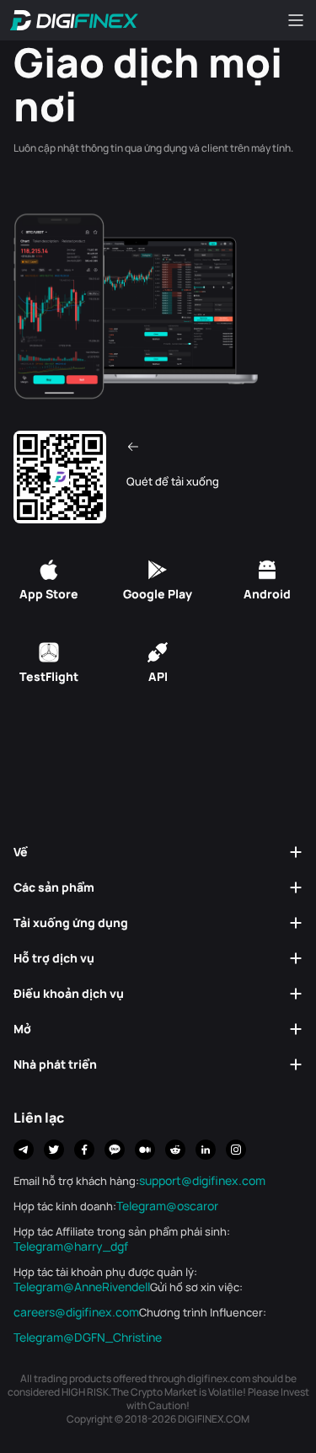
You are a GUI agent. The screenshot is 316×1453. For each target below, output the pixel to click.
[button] (158, 852)
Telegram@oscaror (167, 1206)
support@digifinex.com (202, 1180)
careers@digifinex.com (76, 1312)
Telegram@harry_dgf (70, 1246)
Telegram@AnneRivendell (81, 1287)
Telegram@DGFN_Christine (87, 1337)
